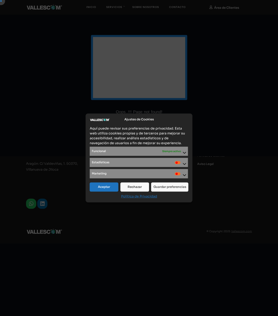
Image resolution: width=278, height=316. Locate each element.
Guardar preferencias (169, 187)
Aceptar (104, 187)
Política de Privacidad (139, 196)
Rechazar (135, 187)
